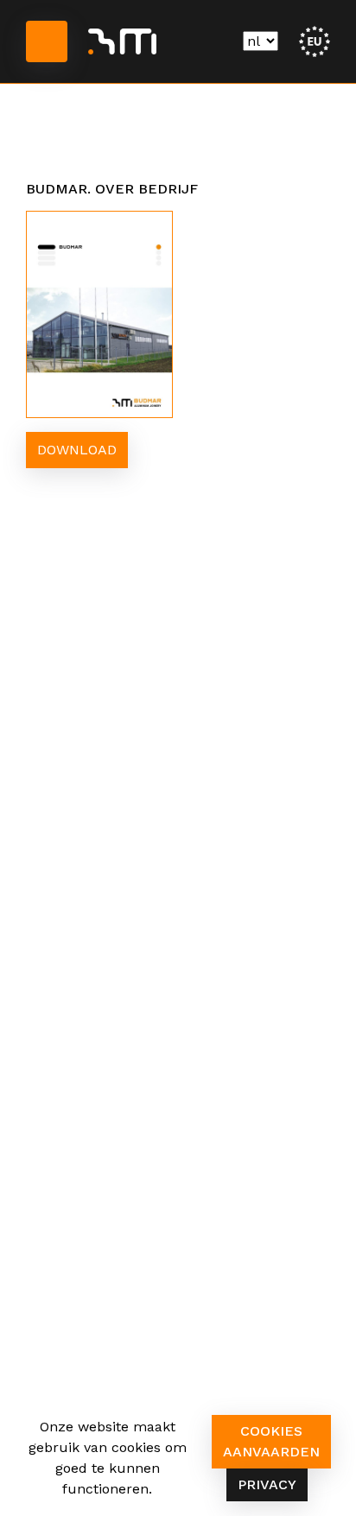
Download (77, 449)
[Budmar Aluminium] (122, 41)
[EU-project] (314, 40)
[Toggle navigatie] (46, 41)
